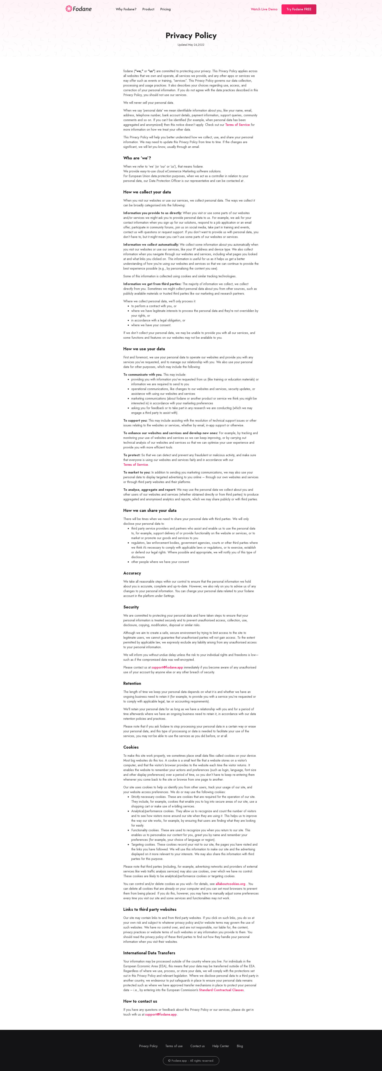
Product (148, 9)
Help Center (220, 1046)
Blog (240, 1046)
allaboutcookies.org (230, 884)
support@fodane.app (167, 667)
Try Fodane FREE (298, 9)
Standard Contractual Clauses (221, 990)
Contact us (197, 1046)
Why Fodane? (126, 9)
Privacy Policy (148, 1046)
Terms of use (174, 1046)
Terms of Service (237, 124)
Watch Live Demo (264, 9)
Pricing (165, 9)
